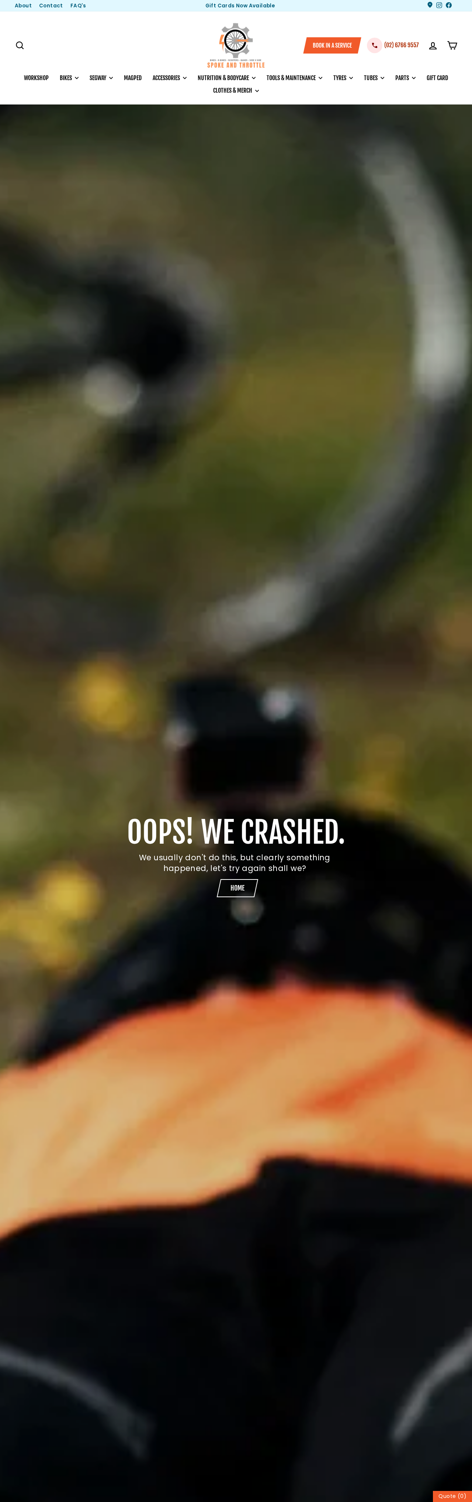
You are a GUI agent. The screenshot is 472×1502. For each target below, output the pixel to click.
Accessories (167, 78)
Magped (133, 78)
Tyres (340, 78)
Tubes (371, 78)
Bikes (66, 78)
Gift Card (437, 78)
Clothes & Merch (233, 90)
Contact (51, 5)
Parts (402, 78)
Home (237, 888)
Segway (98, 78)
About (23, 5)
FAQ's (78, 5)
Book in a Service (332, 45)
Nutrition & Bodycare (224, 78)
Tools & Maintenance (292, 78)
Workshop (36, 78)
